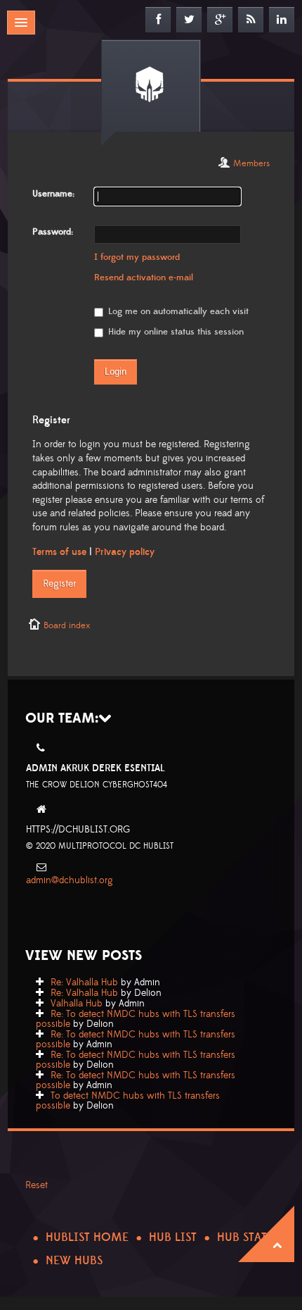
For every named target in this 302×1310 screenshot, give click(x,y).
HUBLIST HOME (87, 1237)
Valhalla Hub (77, 1003)
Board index (67, 625)
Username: (53, 193)
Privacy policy (125, 552)
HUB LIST (173, 1237)
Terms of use (59, 552)
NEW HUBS (74, 1260)
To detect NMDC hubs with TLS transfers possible (128, 1101)
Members (251, 163)
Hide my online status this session (174, 331)
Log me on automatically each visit (177, 311)
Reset (36, 1185)
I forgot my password (137, 257)
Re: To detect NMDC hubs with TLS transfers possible (135, 1019)
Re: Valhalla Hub (84, 982)
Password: (52, 231)
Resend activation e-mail (143, 277)
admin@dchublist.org (69, 880)
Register (59, 584)
